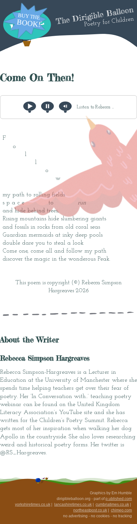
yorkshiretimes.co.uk (32, 504)
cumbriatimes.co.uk (112, 504)
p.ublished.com (118, 499)
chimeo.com (121, 510)
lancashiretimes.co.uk (73, 504)
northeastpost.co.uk (90, 510)
